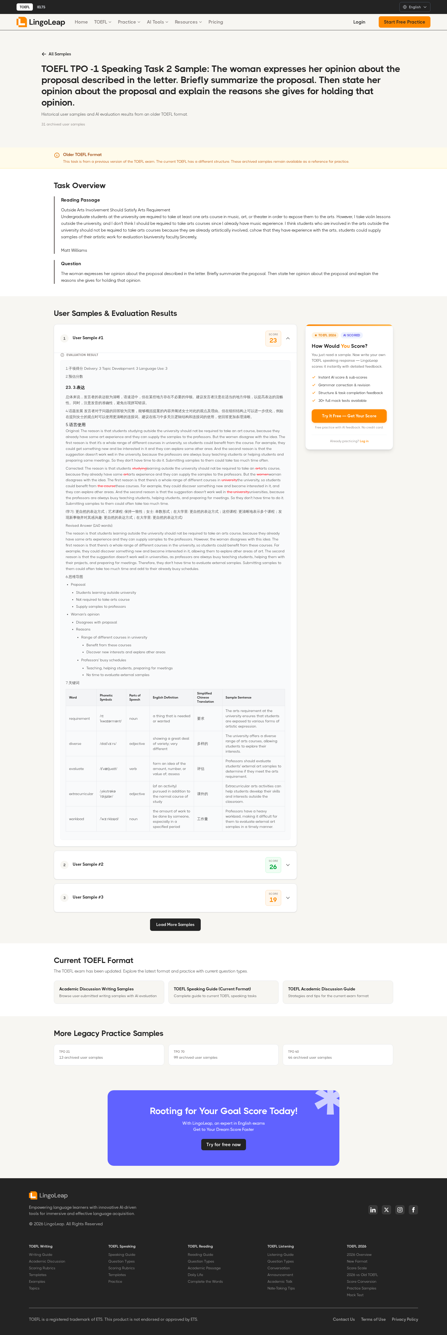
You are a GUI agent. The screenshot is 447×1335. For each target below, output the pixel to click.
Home (81, 22)
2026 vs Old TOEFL (362, 1275)
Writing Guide (40, 1254)
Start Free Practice (404, 22)
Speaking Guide (121, 1254)
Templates (38, 1275)
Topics (34, 1288)
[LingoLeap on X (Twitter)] (386, 1209)
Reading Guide (200, 1254)
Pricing (215, 22)
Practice (127, 22)
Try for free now (223, 1144)
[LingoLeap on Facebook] (413, 1209)
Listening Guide (280, 1254)
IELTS (41, 7)
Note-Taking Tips (281, 1288)
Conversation (278, 1268)
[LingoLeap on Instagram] (400, 1209)
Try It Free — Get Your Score (349, 415)
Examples (37, 1281)
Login (359, 22)
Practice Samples (361, 1288)
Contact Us (344, 1319)
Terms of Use (373, 1319)
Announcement (280, 1275)
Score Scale (357, 1268)
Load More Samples (175, 924)
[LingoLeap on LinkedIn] (373, 1209)
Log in (364, 441)
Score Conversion (361, 1281)
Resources (186, 22)
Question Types (121, 1261)
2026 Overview (359, 1254)
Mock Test (355, 1295)
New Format (357, 1261)
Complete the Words (205, 1281)
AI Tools (155, 22)
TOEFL (25, 7)
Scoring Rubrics (42, 1268)
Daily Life (195, 1275)
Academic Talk (279, 1281)
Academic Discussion (47, 1261)
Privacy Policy (405, 1319)
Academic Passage (204, 1268)
